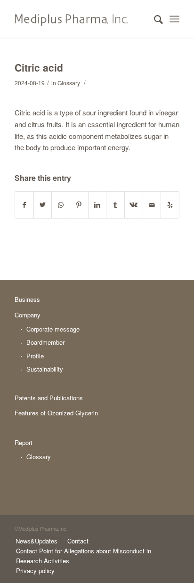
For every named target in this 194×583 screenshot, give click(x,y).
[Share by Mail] (152, 205)
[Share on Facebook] (24, 205)
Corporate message (53, 328)
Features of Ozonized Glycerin (56, 412)
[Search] (154, 19)
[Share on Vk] (134, 205)
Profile (35, 355)
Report (23, 442)
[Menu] (174, 19)
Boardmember (45, 342)
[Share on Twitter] (43, 205)
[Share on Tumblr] (115, 205)
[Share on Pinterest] (79, 205)
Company (27, 314)
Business (27, 299)
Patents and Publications (49, 397)
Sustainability (44, 368)
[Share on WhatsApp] (61, 205)
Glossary (68, 83)
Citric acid (39, 67)
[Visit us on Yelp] (170, 205)
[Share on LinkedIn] (97, 205)
